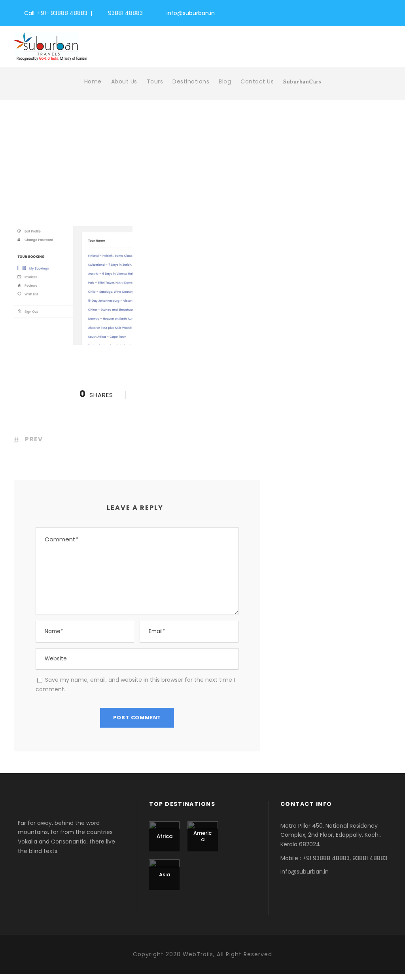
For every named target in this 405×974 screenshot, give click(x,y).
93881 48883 (125, 13)
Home (93, 81)
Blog (225, 81)
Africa (164, 836)
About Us (124, 81)
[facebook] (346, 12)
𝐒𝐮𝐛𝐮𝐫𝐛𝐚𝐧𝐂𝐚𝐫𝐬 (302, 81)
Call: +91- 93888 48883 (55, 13)
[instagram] (389, 12)
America (202, 836)
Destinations (190, 81)
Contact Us (257, 81)
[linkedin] (375, 12)
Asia (164, 874)
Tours (155, 81)
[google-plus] (360, 12)
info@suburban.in (191, 13)
